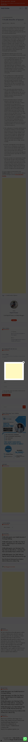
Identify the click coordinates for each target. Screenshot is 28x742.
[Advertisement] (14, 371)
